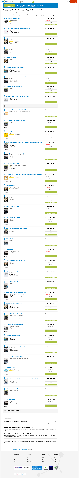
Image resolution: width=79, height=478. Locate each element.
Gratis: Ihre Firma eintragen (74, 2)
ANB (55, 461)
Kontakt (43, 459)
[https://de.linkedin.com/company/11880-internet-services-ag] (23, 474)
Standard (27, 12)
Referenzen (44, 457)
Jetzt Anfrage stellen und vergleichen (9, 5)
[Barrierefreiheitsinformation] (68, 1)
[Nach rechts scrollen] (57, 15)
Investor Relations (17, 457)
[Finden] (33, 2)
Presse (15, 461)
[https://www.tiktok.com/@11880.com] (20, 474)
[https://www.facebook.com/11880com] (15, 474)
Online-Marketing (30, 459)
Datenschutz (56, 457)
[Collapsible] (56, 421)
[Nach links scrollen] (4, 15)
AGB (55, 459)
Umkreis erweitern (11, 411)
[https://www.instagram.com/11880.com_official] (18, 474)
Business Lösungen (30, 461)
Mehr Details (51, 22)
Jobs (15, 459)
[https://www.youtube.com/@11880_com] (25, 474)
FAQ (43, 461)
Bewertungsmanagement (31, 457)
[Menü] (69, 1)
